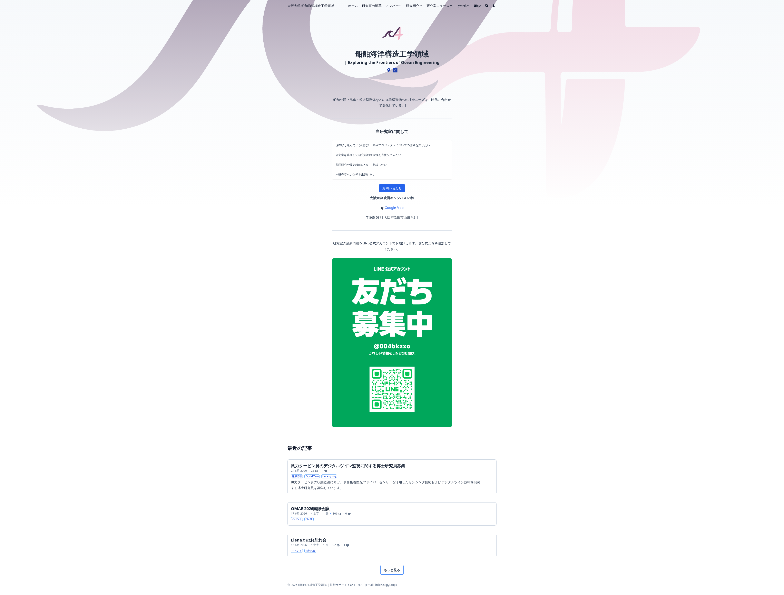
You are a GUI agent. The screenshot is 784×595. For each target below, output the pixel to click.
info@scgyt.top (385, 585)
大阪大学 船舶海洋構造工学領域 (310, 5)
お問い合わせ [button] (392, 188)
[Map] (388, 70)
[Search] (486, 5)
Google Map (394, 207)
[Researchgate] (395, 70)
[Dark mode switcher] (494, 5)
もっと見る (392, 570)
